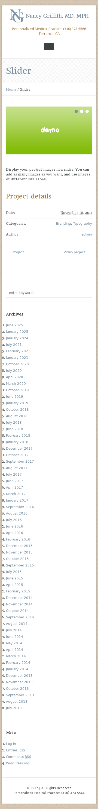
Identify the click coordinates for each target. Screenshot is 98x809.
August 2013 (16, 702)
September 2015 (20, 565)
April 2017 (14, 487)
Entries (15, 750)
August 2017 (16, 468)
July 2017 (14, 474)
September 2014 (20, 617)
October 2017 (17, 455)
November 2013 (19, 682)
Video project (74, 252)
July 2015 (14, 572)
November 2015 (19, 552)
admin (87, 234)
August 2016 (16, 513)
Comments (18, 757)
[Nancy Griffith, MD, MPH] (49, 16)
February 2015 (18, 591)
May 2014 (14, 643)
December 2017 (19, 448)
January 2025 (17, 332)
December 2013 (19, 676)
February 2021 (18, 351)
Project (18, 252)
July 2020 (14, 371)
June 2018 (14, 429)
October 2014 (17, 611)
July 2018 (14, 423)
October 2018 (17, 410)
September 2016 (20, 507)
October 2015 (17, 559)
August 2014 (16, 624)
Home (11, 89)
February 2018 (18, 435)
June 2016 (14, 526)
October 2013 (17, 689)
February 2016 (18, 539)
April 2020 (14, 377)
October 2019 (17, 390)
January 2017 (17, 500)
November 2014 (19, 604)
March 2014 (16, 656)
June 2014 (14, 637)
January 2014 (17, 669)
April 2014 (14, 650)
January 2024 (17, 338)
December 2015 (19, 546)
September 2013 (20, 695)
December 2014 (19, 598)
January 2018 (17, 442)
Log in (11, 744)
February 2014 (18, 663)
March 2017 (16, 494)
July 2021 (14, 345)
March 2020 (16, 384)
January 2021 (17, 358)
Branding (63, 224)
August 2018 (16, 416)
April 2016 (14, 533)
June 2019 (14, 397)
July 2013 (14, 708)
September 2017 (20, 461)
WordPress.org (17, 763)
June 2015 (14, 578)
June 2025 (14, 325)
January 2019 (17, 403)
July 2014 (14, 630)
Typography (82, 224)
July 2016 (14, 520)
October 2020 (17, 364)
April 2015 (14, 585)
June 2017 (14, 481)
